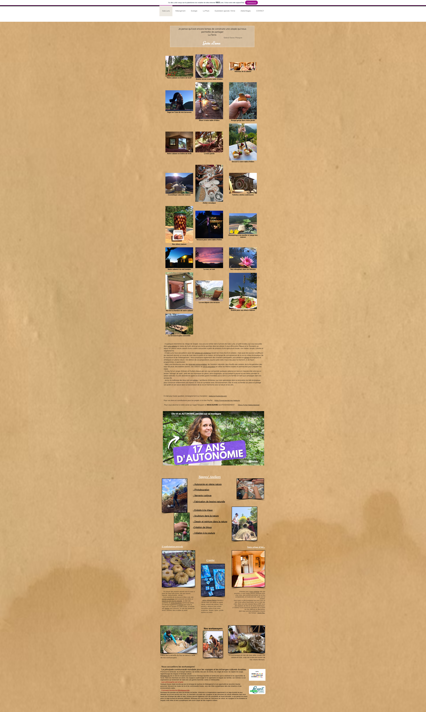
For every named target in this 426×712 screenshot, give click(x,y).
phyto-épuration (209, 367)
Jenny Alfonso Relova (209, 600)
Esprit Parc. (261, 613)
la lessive (180, 604)
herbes (167, 608)
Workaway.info (165, 676)
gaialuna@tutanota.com (218, 396)
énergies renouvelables (198, 364)
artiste (195, 380)
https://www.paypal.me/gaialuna (227, 400)
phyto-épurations (176, 603)
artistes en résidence (203, 353)
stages (246, 357)
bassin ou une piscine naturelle (172, 601)
